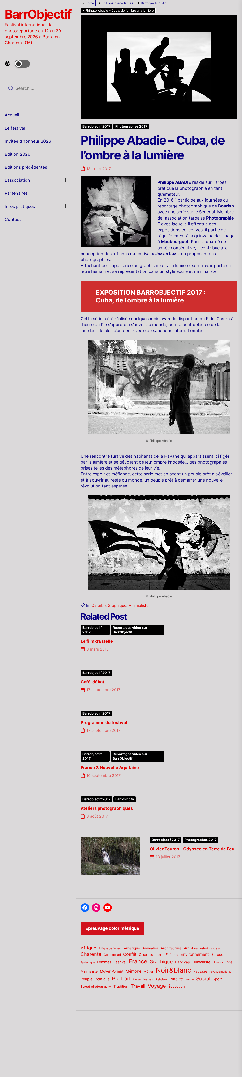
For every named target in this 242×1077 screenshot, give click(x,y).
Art (186, 948)
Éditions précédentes (26, 167)
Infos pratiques (20, 206)
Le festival (15, 128)
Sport (217, 979)
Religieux (161, 979)
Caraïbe (98, 605)
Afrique (88, 948)
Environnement (195, 954)
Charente (91, 954)
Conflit (130, 954)
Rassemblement (143, 979)
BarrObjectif (38, 14)
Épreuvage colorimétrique (112, 928)
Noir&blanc (173, 970)
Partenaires (16, 193)
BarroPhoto (124, 799)
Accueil (12, 114)
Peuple (86, 979)
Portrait (121, 978)
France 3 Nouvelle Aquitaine (110, 767)
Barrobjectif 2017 (96, 126)
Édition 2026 (17, 154)
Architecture (171, 948)
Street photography (96, 986)
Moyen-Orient (111, 971)
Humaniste (201, 962)
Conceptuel (112, 954)
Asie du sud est (210, 948)
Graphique (117, 605)
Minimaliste (138, 605)
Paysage (200, 971)
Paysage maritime (220, 971)
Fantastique (88, 962)
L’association (17, 180)
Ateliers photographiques (107, 808)
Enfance (172, 954)
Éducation (176, 986)
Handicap (182, 962)
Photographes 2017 (131, 126)
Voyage (157, 986)
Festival (120, 962)
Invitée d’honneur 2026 (28, 141)
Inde (228, 962)
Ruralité (176, 979)
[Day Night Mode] (17, 64)
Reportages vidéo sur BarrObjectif (130, 630)
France (138, 961)
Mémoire (133, 971)
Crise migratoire (151, 954)
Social (203, 979)
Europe (217, 954)
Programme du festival (104, 722)
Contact (13, 219)
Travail (138, 986)
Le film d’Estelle (97, 641)
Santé (189, 979)
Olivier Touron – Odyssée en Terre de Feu (192, 848)
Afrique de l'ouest (110, 948)
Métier (148, 971)
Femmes (104, 962)
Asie (194, 948)
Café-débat (92, 681)
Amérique (132, 948)
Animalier (150, 948)
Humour (218, 962)
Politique (102, 979)
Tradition (120, 986)
